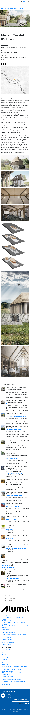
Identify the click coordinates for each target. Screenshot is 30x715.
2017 (25, 708)
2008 (19, 710)
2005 (27, 710)
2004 (13, 711)
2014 (5, 710)
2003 (16, 711)
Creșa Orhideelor (6, 656)
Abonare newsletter (20, 700)
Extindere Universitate (7, 639)
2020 (18, 708)
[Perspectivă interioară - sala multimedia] (15, 213)
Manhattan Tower (6, 651)
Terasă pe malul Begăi (7, 671)
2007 (22, 710)
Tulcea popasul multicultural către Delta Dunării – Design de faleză (14, 674)
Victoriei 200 (5, 654)
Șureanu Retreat (6, 629)
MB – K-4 (4, 659)
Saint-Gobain (5, 566)
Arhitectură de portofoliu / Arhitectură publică (12, 9)
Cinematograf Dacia (7, 653)
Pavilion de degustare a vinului (9, 633)
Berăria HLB (5, 664)
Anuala (7, 4)
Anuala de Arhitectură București (8, 7)
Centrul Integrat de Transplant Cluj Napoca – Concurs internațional (15, 667)
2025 (5, 708)
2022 (13, 708)
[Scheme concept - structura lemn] (15, 246)
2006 (25, 710)
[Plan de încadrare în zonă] (15, 80)
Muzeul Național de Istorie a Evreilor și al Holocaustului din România (15, 635)
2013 (7, 710)
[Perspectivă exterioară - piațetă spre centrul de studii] (15, 179)
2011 (12, 710)
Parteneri (22, 4)
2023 (10, 708)
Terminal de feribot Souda (8, 663)
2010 (14, 710)
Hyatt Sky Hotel (6, 649)
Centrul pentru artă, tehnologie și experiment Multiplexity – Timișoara (13, 642)
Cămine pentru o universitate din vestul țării (12, 670)
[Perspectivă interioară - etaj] (15, 196)
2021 (16, 708)
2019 (21, 708)
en (24, 1)
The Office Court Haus (7, 621)
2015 (2, 710)
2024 (8, 708)
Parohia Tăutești (6, 678)
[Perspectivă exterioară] (15, 162)
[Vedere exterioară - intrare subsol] (15, 308)
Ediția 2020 (25, 7)
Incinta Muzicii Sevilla (7, 676)
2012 (10, 710)
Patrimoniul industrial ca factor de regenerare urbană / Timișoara (15, 627)
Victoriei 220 (5, 658)
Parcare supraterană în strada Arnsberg (11, 680)
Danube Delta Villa (6, 638)
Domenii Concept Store (7, 631)
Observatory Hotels (6, 644)
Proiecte (14, 4)
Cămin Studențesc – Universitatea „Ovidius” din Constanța (13, 623)
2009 (17, 710)
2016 (28, 708)
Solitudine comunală (7, 646)
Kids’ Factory (5, 616)
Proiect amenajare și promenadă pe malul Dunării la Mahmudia (14, 618)
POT (3, 661)
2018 (23, 708)
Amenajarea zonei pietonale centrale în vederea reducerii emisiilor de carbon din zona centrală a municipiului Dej (13, 683)
